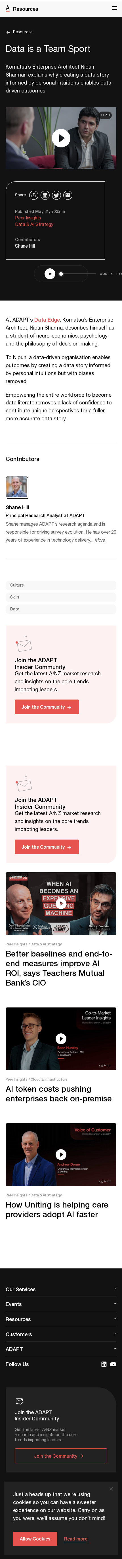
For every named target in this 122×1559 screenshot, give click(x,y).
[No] (111, 1489)
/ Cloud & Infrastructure (48, 1079)
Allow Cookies (35, 1538)
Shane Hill (25, 246)
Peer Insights (28, 218)
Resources (25, 8)
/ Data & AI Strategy (45, 944)
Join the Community (43, 706)
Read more (75, 1538)
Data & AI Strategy (34, 224)
